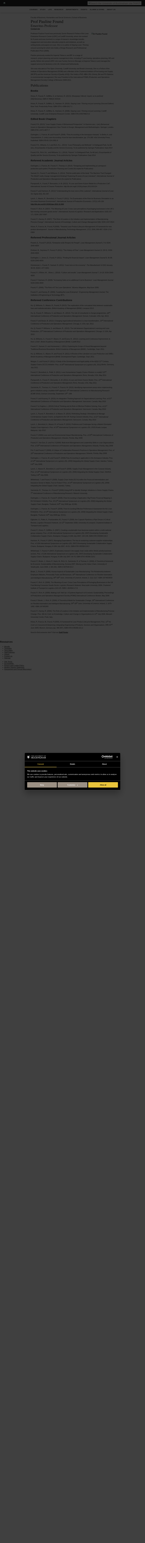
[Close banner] (117, 757)
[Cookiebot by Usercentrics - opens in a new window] (103, 757)
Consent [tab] (40, 764)
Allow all (103, 785)
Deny (42, 785)
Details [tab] (72, 764)
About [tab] (104, 764)
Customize (71, 785)
